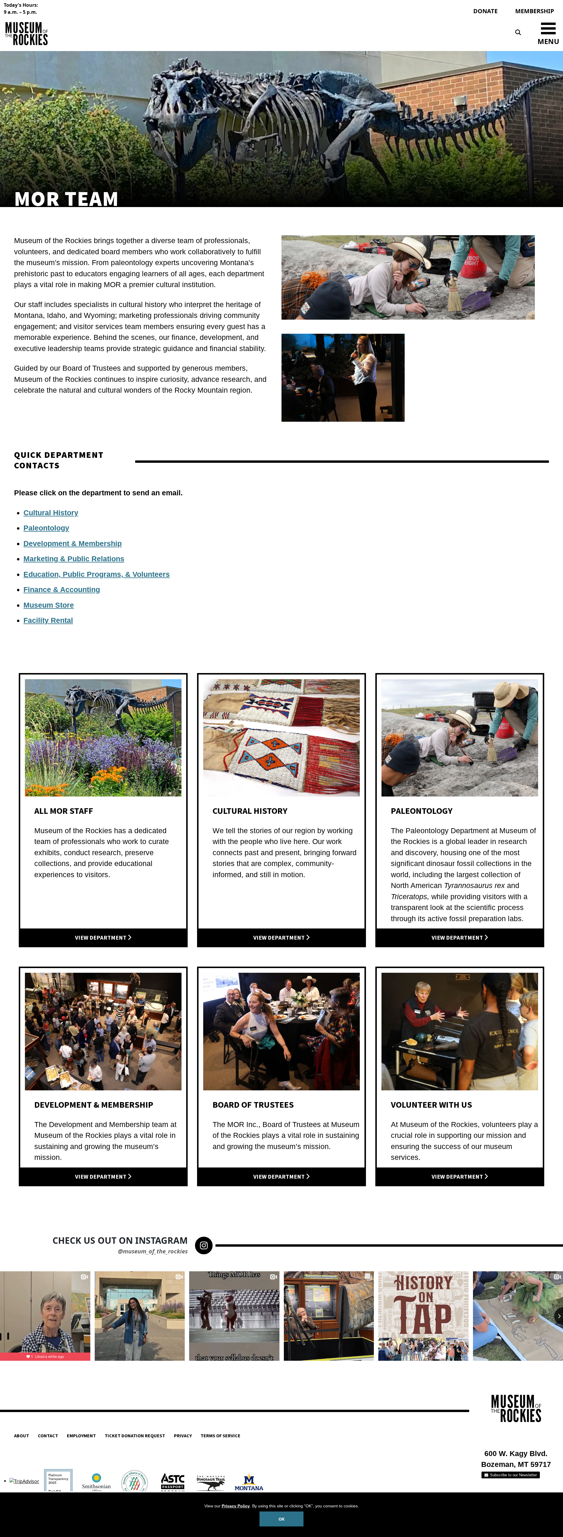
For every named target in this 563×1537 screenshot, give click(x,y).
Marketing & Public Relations (73, 559)
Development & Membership (72, 543)
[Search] (518, 33)
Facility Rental (48, 620)
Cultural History (50, 513)
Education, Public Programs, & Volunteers (96, 574)
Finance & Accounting (61, 589)
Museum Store (48, 605)
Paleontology (46, 528)
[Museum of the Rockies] (141, 34)
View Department (101, 938)
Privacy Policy (236, 1506)
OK (281, 1519)
